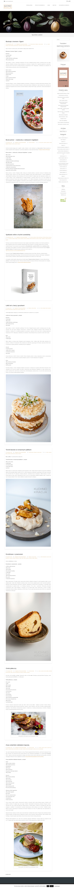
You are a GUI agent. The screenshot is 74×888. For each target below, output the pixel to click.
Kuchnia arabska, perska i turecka (62, 149)
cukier (47, 452)
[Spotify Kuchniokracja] (63, 77)
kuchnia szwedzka (26, 238)
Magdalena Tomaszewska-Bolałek (22, 44)
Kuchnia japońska (62, 159)
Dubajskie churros (63, 118)
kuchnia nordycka (20, 238)
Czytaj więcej (57, 886)
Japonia (62, 141)
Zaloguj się (63, 189)
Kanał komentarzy (63, 193)
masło (22, 558)
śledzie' (40, 238)
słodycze (29, 45)
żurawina (28, 672)
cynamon (7, 45)
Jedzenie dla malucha (62, 143)
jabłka (9, 453)
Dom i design (63, 139)
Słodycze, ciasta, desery (39, 44)
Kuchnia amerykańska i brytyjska (62, 147)
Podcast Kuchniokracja (40, 5)
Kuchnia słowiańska (63, 170)
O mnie (48, 5)
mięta (24, 45)
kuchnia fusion (16, 45)
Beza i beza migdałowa (63, 120)
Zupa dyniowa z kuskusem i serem (63, 124)
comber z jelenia (44, 747)
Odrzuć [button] (51, 886)
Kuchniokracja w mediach (64, 5)
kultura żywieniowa (33, 238)
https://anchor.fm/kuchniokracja (24, 262)
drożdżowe (17, 558)
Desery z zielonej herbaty (63, 137)
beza (41, 308)
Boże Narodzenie (44, 556)
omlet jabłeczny (17, 672)
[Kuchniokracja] (7, 6)
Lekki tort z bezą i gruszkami (15, 305)
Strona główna (29, 5)
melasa (51, 142)
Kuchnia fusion (32, 44)
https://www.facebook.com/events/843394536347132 (15, 250)
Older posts (8, 874)
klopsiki (13, 238)
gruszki (7, 309)
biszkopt (44, 308)
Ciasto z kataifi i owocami (63, 100)
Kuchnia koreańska (63, 161)
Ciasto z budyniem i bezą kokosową (63, 122)
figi (9, 45)
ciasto (49, 44)
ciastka (45, 142)
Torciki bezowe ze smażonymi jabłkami (18, 450)
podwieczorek (15, 309)
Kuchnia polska (31, 747)
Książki (62, 145)
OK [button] (47, 886)
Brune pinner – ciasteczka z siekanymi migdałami (22, 140)
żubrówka (24, 672)
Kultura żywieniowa (39, 237)
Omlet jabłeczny (11, 668)
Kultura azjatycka (62, 172)
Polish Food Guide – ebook (63, 116)
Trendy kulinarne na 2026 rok (63, 95)
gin (50, 747)
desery (7, 453)
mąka (20, 558)
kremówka (11, 45)
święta (33, 558)
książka (16, 238)
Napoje (63, 176)
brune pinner (41, 142)
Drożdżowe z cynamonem (14, 554)
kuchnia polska (8, 672)
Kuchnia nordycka (32, 142)
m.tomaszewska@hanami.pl (9, 1)
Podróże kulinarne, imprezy (47, 237)
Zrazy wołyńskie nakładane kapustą (17, 745)
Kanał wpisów (63, 191)
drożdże (14, 558)
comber (40, 747)
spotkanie (43, 238)
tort (24, 309)
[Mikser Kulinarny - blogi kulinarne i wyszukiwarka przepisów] (63, 199)
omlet (14, 672)
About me (54, 5)
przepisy (26, 45)
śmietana (30, 558)
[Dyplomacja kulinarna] (63, 55)
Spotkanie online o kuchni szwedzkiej (18, 234)
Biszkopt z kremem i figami (15, 41)
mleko (25, 558)
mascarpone (21, 45)
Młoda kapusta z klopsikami (63, 114)
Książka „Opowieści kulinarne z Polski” (63, 93)
